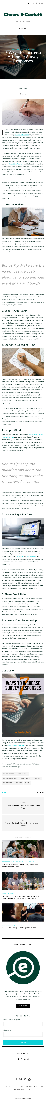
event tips (37, 778)
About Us (19, 1086)
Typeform (20, 556)
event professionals (10, 778)
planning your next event (17, 745)
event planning (22, 774)
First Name (7, 1030)
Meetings (15, 49)
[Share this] (20, 94)
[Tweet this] (23, 94)
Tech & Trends (30, 49)
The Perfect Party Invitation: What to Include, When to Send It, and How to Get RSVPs (21, 897)
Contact (30, 1089)
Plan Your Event (32, 1086)
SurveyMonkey (31, 556)
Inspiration (5, 893)
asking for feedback (22, 135)
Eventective (8, 1086)
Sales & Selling (29, 862)
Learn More (23, 1006)
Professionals (18, 862)
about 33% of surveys (15, 164)
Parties (12, 893)
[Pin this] (25, 94)
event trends (7, 783)
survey (27, 783)
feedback (19, 783)
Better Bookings (7, 862)
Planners (21, 49)
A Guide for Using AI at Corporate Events (19, 928)
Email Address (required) (11, 1020)
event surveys (25, 778)
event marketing (8, 774)
